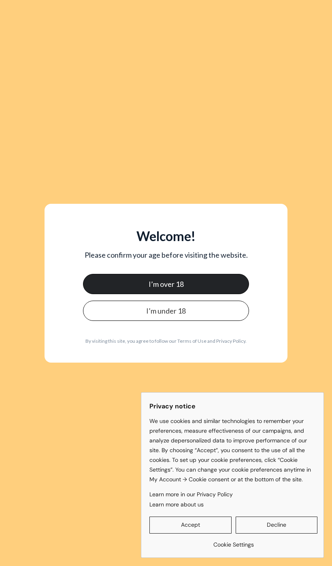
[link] (233, 541)
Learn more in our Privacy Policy (191, 494)
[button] (190, 525)
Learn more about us (176, 504)
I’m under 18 (166, 310)
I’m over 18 (166, 284)
